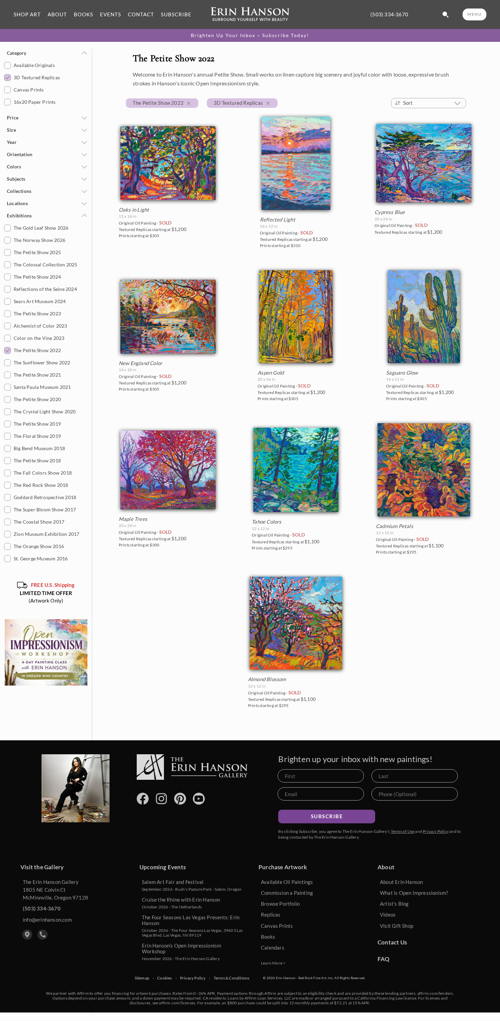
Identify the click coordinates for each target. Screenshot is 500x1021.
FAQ (384, 958)
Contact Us (392, 942)
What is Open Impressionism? (414, 893)
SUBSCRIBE (176, 14)
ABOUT (57, 14)
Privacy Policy (436, 831)
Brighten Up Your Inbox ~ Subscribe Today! (250, 35)
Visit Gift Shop (396, 926)
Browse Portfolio (280, 904)
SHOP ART (27, 14)
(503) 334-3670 (389, 14)
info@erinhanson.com (47, 920)
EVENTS (110, 14)
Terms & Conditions (232, 978)
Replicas (271, 914)
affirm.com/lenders (435, 993)
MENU (474, 14)
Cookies (164, 978)
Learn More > (273, 963)
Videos (388, 914)
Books (268, 937)
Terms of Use (402, 831)
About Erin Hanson (401, 882)
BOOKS (83, 14)
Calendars (272, 947)
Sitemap (142, 978)
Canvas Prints (277, 926)
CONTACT (141, 14)
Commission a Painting (287, 893)
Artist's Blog (394, 904)
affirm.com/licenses (177, 1002)
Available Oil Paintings (287, 882)
